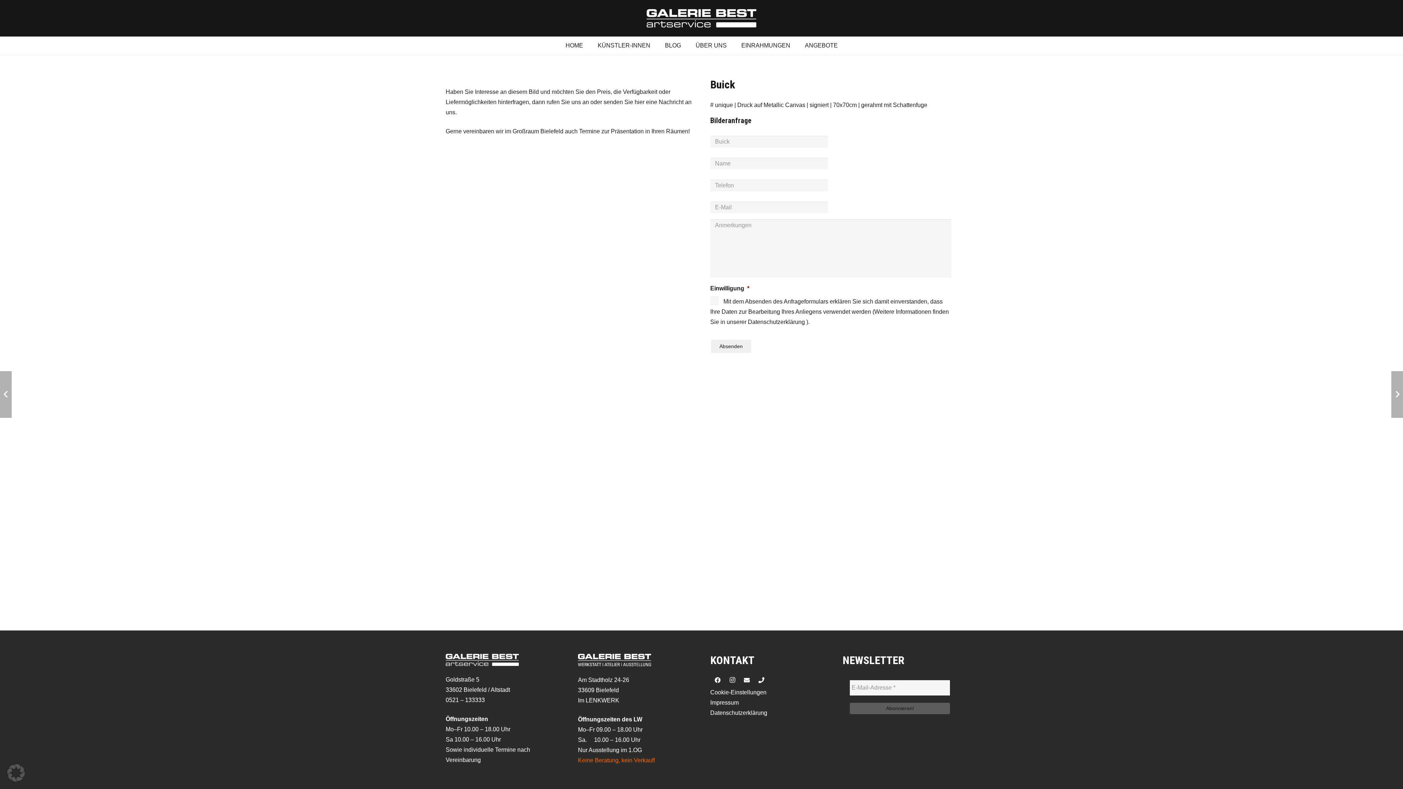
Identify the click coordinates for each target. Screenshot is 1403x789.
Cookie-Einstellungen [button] (738, 692)
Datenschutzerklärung (738, 713)
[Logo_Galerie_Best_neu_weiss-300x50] (701, 18)
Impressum (724, 703)
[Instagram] (732, 680)
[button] (16, 773)
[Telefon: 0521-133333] (761, 680)
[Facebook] (717, 680)
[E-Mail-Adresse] (746, 680)
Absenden (731, 346)
